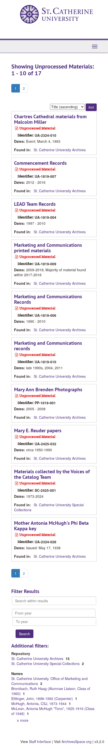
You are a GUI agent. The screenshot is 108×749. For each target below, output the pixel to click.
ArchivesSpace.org (76, 741)
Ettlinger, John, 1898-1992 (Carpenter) (42, 698)
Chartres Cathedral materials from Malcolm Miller (50, 119)
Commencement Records (40, 163)
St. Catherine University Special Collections (46, 663)
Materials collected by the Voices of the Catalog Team (52, 474)
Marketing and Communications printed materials (48, 248)
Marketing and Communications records (48, 346)
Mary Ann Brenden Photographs (48, 389)
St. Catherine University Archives (60, 149)
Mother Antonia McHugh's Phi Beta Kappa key (51, 526)
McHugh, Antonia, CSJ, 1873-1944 (39, 703)
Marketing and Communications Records (48, 299)
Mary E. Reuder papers (37, 430)
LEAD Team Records (35, 204)
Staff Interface (40, 741)
